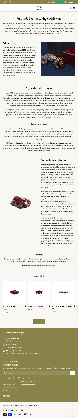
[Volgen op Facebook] (4, 378)
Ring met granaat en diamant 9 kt (62, 307)
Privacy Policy (7, 405)
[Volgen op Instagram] (9, 378)
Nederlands (32, 405)
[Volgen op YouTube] (19, 378)
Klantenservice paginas (9, 385)
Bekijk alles (39, 322)
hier (54, 265)
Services (5, 390)
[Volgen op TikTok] (24, 378)
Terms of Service (20, 405)
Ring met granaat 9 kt (10, 306)
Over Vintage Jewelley (26, 382)
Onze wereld (6, 396)
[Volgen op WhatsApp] (29, 378)
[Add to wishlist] (25, 306)
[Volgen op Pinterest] (14, 378)
